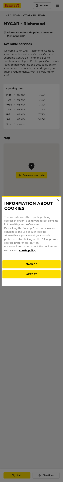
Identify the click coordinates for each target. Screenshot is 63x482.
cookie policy (27, 250)
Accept (31, 274)
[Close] (58, 200)
